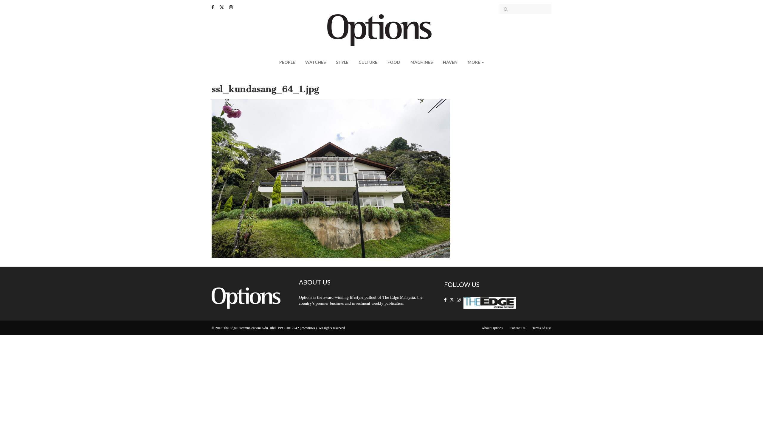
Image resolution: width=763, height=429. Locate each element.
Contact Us (517, 327)
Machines (421, 62)
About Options (492, 327)
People (287, 62)
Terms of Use (541, 327)
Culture (368, 62)
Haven (450, 62)
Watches (315, 62)
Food (393, 62)
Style (342, 62)
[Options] (381, 29)
